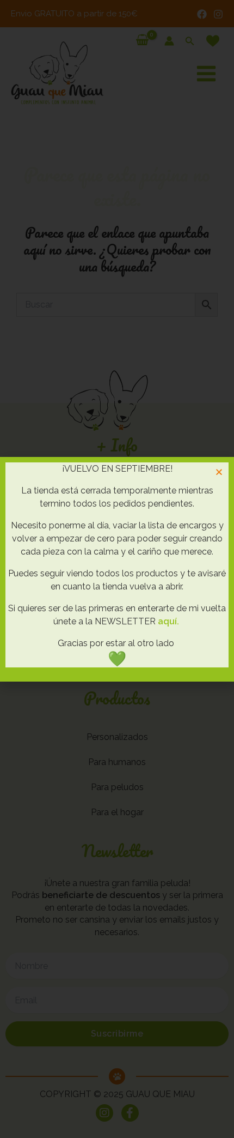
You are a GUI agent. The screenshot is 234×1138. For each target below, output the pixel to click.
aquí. (168, 621)
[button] (219, 472)
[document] (117, 569)
